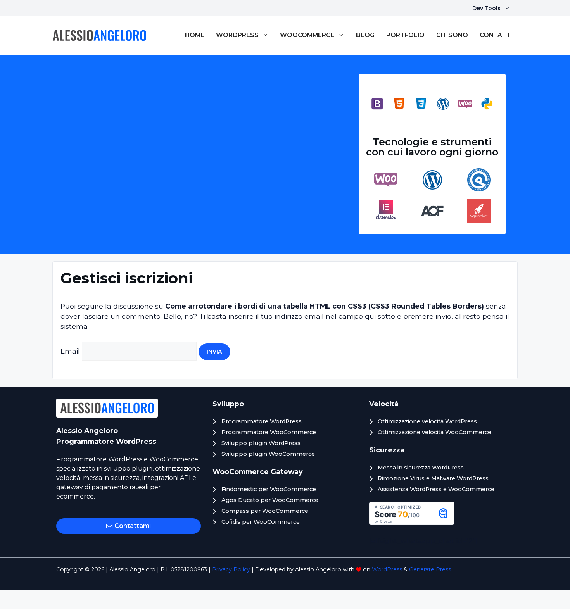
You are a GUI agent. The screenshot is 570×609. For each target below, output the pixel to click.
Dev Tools (486, 8)
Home (194, 35)
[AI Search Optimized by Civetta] (411, 522)
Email (70, 351)
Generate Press (430, 569)
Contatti (496, 35)
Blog (365, 35)
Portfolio (405, 35)
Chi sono (452, 35)
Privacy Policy (231, 569)
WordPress (237, 35)
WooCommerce (307, 35)
